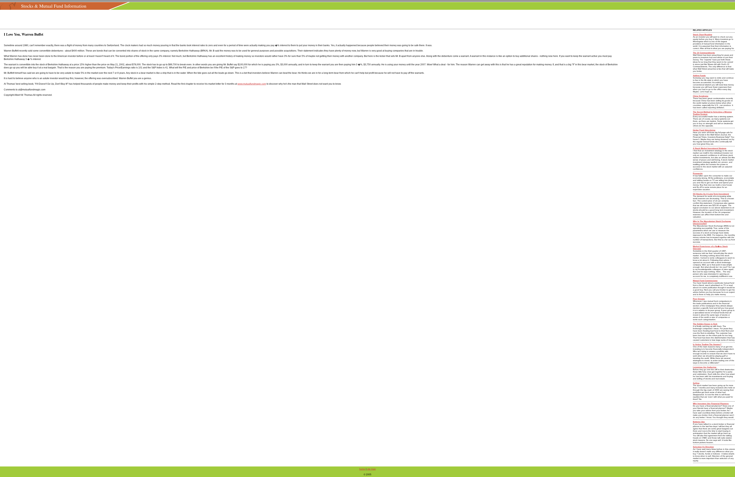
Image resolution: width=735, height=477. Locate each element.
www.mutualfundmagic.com (252, 84)
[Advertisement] (368, 19)
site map (371, 469)
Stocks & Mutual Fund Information (53, 6)
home (362, 469)
